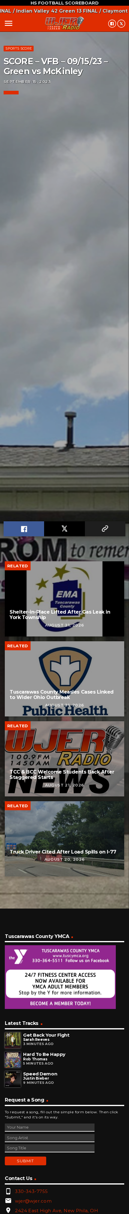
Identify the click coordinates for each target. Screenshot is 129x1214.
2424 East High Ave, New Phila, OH (56, 1210)
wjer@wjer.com (33, 1201)
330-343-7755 (31, 1191)
